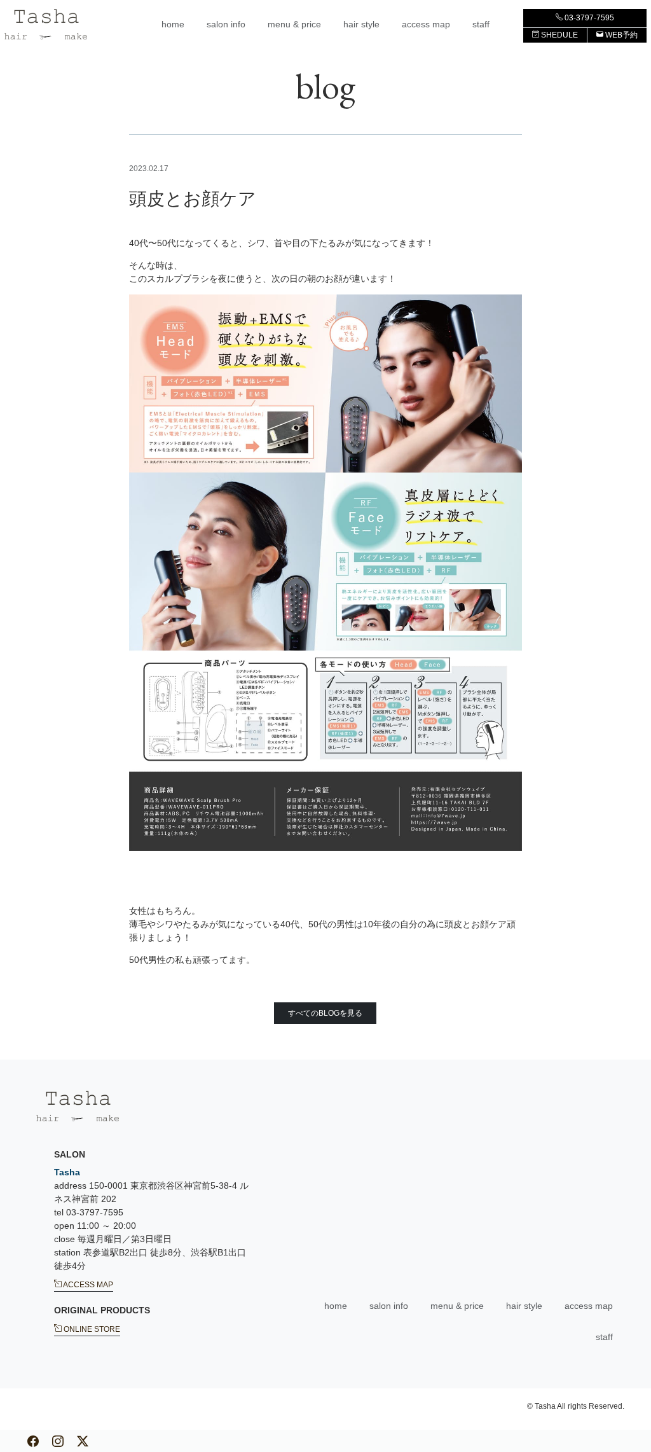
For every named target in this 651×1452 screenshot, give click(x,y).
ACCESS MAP (87, 1284)
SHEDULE (558, 35)
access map (426, 24)
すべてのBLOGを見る (325, 1013)
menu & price (294, 24)
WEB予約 (620, 35)
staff (481, 24)
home (172, 24)
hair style (361, 24)
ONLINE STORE (91, 1328)
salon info (226, 24)
